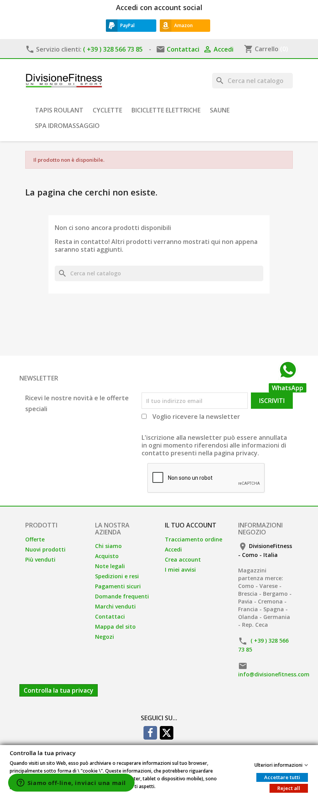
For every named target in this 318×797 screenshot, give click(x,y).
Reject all (288, 787)
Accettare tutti (282, 776)
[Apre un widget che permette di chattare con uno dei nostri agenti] (71, 783)
